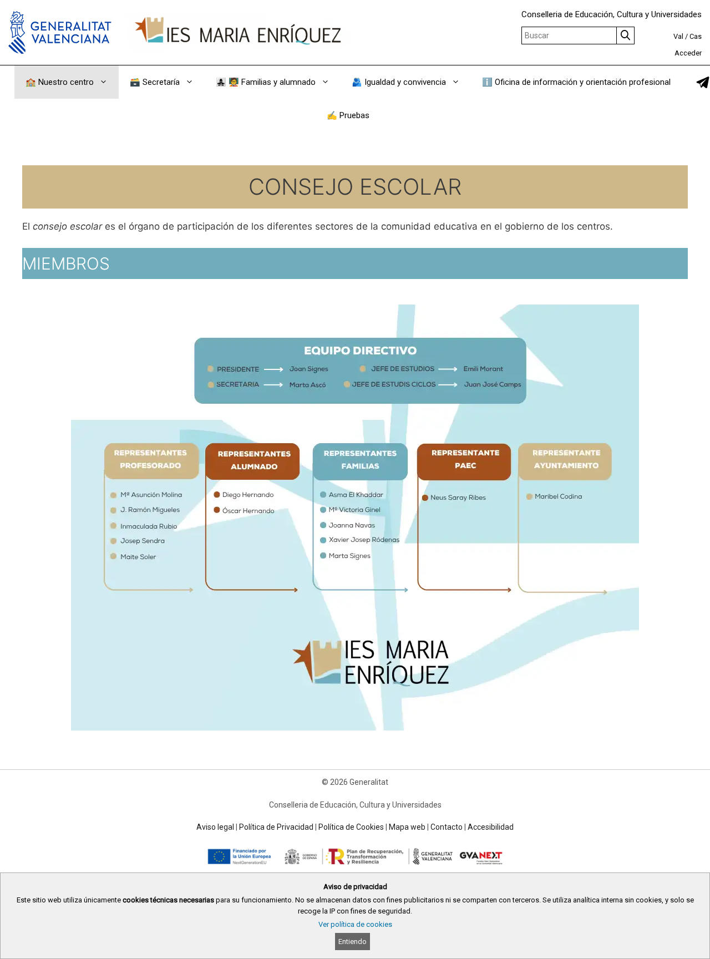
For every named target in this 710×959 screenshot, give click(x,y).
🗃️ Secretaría (155, 82)
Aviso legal (215, 827)
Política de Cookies (351, 827)
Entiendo (352, 941)
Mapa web (407, 827)
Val (678, 36)
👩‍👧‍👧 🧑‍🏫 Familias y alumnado (266, 82)
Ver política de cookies (355, 924)
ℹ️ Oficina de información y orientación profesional (576, 82)
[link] (703, 82)
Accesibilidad (491, 827)
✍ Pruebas (348, 115)
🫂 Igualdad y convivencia (399, 82)
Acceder (688, 53)
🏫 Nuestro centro (60, 82)
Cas (695, 36)
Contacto (446, 827)
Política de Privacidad (276, 827)
